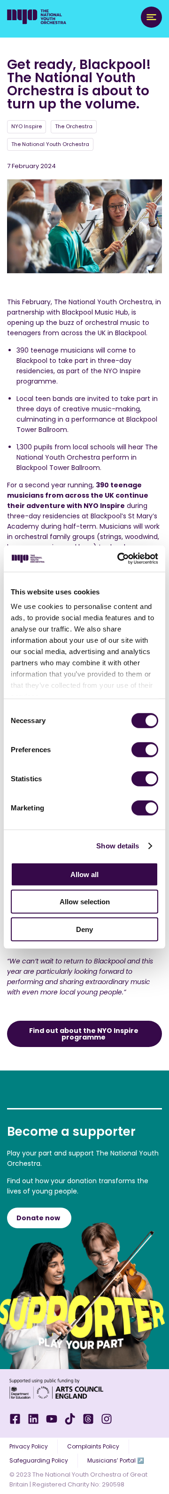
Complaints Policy (93, 1446)
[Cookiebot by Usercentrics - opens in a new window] (119, 559)
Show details (117, 846)
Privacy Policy (28, 1446)
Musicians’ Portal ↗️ (115, 1460)
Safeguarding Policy (38, 1460)
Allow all (84, 874)
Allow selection (85, 902)
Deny (84, 929)
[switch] (144, 749)
